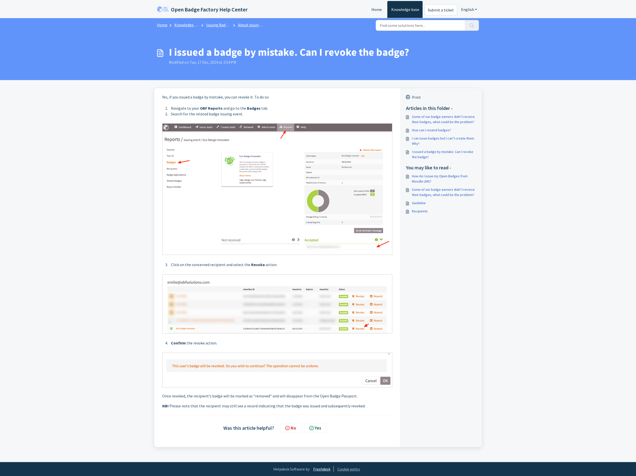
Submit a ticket (441, 9)
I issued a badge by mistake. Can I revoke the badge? (442, 154)
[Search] (472, 25)
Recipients (420, 211)
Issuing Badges (219, 24)
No (293, 428)
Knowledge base (405, 9)
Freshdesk (321, 469)
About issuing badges (256, 24)
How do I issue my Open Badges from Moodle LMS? (440, 179)
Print (416, 97)
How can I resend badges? (431, 130)
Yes (318, 428)
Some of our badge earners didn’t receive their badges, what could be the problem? (443, 119)
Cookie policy (348, 469)
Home (376, 9)
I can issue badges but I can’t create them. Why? (443, 141)
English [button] (467, 9)
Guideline (419, 203)
